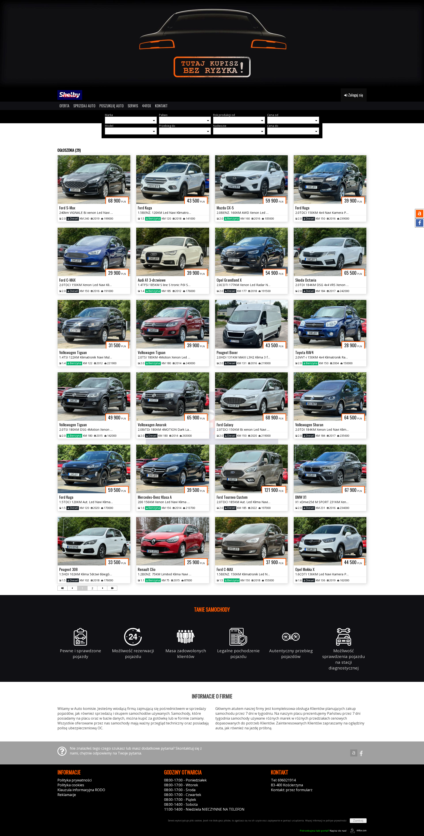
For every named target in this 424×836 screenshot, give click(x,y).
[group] (212, 44)
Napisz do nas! (323, 830)
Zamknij (358, 820)
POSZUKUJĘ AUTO (111, 105)
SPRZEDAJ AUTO (84, 105)
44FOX (146, 105)
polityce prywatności (336, 820)
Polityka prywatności (74, 780)
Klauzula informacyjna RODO (81, 789)
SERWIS (133, 105)
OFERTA (64, 105)
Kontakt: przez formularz (291, 789)
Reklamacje (66, 794)
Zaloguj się (355, 95)
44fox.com (361, 830)
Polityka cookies (70, 785)
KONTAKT (161, 105)
